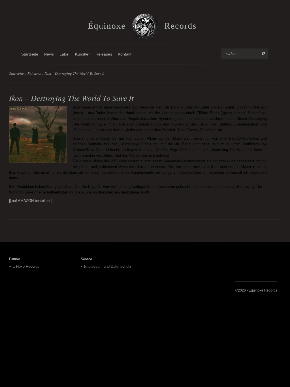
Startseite (29, 54)
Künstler (82, 54)
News (49, 54)
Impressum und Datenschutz (107, 266)
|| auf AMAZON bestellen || (30, 201)
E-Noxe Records (25, 266)
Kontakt (124, 54)
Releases (103, 54)
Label (64, 54)
